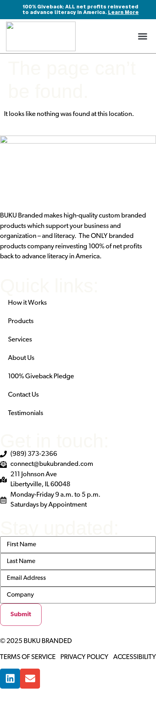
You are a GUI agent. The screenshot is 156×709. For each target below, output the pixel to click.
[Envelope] (30, 679)
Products (21, 321)
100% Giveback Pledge (41, 376)
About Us (21, 358)
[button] (142, 36)
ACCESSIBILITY (134, 657)
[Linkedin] (10, 679)
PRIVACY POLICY (84, 657)
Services (20, 339)
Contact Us (23, 394)
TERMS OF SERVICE (28, 657)
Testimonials (25, 413)
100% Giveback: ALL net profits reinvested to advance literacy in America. (80, 10)
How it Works (27, 303)
